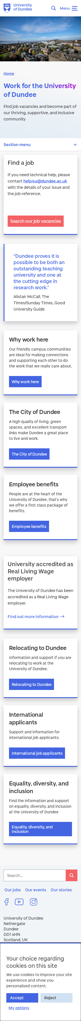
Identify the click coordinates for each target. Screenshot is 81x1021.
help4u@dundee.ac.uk (45, 181)
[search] (71, 875)
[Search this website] (55, 8)
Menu (65, 8)
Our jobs (12, 889)
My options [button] (19, 1007)
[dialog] (40, 982)
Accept (17, 997)
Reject (50, 997)
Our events (35, 889)
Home (9, 73)
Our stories (61, 889)
